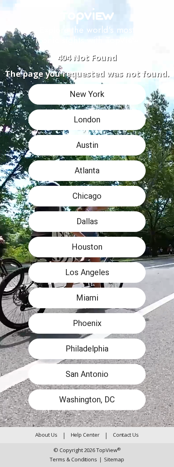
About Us (46, 434)
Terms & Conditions (73, 459)
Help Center (85, 434)
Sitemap (111, 459)
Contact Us (126, 434)
